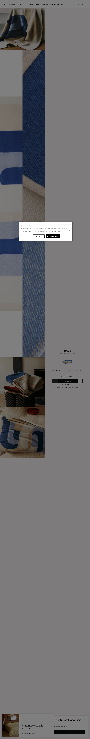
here (59, 231)
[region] (46, 231)
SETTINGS (38, 236)
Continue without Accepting (65, 224)
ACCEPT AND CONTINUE (53, 236)
